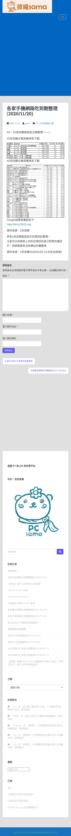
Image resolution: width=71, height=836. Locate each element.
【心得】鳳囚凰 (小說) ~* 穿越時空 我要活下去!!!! (34, 708)
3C (37, 123)
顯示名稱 (8, 314)
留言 (5, 275)
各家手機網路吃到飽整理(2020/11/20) (27, 616)
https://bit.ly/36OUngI (19, 224)
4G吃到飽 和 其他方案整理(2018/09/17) (28, 648)
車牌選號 (12, 570)
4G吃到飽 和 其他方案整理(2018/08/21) (28, 654)
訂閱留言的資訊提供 (18, 800)
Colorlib (31, 832)
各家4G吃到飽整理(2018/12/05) (24, 642)
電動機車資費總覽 (17, 629)
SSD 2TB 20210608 (18, 590)
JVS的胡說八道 (47, 123)
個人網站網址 (9, 338)
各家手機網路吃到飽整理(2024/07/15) (27, 577)
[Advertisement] (35, 58)
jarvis (27, 123)
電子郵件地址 (10, 326)
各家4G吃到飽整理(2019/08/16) (24, 635)
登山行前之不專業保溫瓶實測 (23, 622)
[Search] (60, 551)
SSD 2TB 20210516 (18, 596)
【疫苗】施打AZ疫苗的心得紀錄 (24, 583)
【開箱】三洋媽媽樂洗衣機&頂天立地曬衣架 (35, 727)
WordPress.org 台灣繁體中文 (23, 807)
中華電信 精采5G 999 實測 (21, 603)
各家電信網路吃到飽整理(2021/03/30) (27, 609)
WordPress (52, 832)
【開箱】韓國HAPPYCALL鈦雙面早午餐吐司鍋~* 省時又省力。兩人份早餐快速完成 (35, 663)
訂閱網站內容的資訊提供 (20, 794)
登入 (10, 787)
